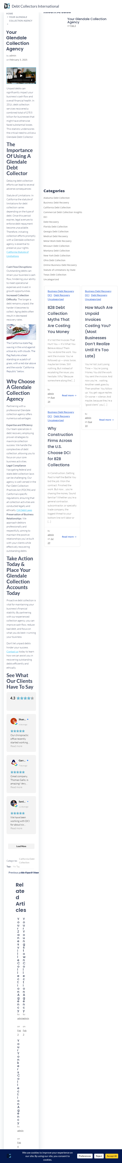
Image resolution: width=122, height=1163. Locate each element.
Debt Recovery (51, 221)
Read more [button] (16, 746)
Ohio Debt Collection (54, 260)
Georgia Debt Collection (56, 231)
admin (12, 55)
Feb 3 (73, 25)
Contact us (12, 651)
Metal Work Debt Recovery (57, 240)
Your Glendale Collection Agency (20, 18)
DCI (45, 216)
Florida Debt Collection (56, 226)
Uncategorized (51, 279)
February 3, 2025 (18, 59)
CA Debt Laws (24, 509)
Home (9, 13)
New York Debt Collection (57, 255)
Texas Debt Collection (55, 274)
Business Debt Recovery (56, 202)
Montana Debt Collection (57, 250)
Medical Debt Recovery (56, 236)
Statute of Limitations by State (59, 269)
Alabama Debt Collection (57, 197)
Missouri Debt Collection (57, 245)
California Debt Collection (26, 860)
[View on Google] (13, 721)
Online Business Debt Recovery (60, 264)
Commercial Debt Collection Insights (63, 212)
